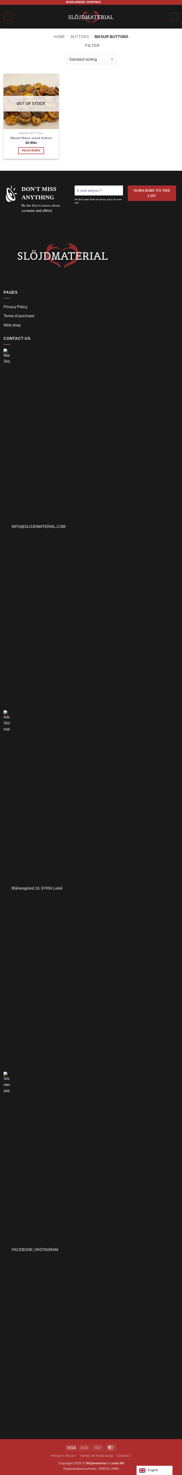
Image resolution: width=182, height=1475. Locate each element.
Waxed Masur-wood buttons (31, 138)
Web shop (12, 325)
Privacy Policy (15, 307)
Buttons (80, 37)
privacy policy (106, 199)
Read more (31, 150)
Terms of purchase (19, 316)
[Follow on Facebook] (104, 2)
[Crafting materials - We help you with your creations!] (91, 17)
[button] (8, 16)
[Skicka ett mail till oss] (113, 2)
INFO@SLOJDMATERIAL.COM (37, 527)
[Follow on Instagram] (109, 2)
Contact (124, 1456)
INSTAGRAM (47, 1250)
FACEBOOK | (24, 1250)
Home (59, 37)
